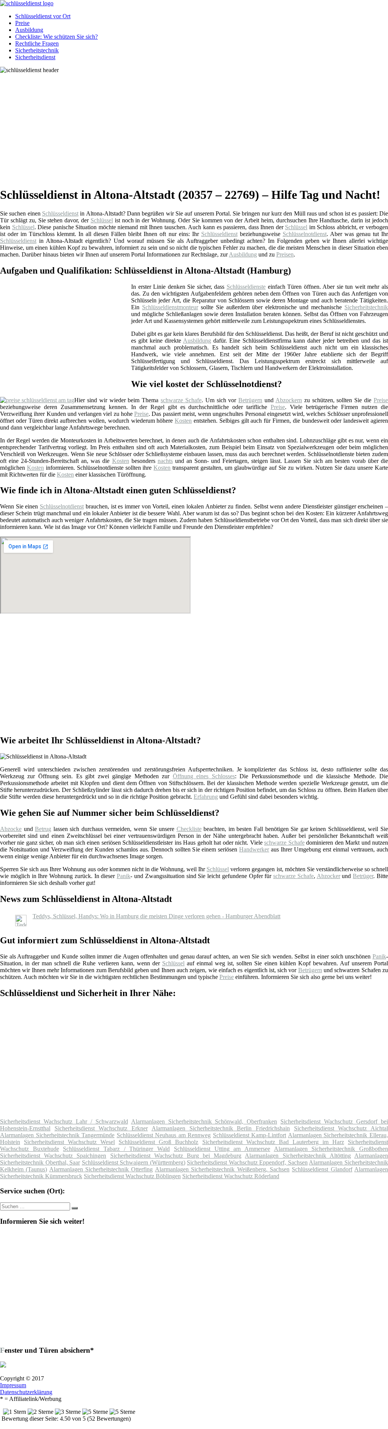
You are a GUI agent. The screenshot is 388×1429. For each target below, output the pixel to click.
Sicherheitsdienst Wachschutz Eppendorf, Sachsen (247, 1162)
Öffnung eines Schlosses (204, 776)
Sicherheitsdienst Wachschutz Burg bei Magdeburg (176, 1155)
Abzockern (288, 400)
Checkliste (189, 829)
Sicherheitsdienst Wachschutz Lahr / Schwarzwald (64, 1121)
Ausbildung (29, 30)
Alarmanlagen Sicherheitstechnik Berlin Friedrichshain (221, 1128)
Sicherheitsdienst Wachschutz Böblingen (132, 1176)
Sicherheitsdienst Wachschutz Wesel (69, 1142)
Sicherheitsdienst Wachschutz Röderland (230, 1176)
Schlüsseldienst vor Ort (42, 16)
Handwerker (254, 849)
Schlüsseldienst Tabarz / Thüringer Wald (116, 1149)
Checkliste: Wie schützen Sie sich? (56, 36)
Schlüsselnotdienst (305, 234)
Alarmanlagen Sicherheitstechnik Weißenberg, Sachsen (222, 1169)
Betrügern (250, 400)
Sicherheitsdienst (35, 57)
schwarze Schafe (181, 400)
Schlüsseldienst (60, 213)
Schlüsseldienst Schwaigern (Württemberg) (133, 1162)
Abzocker (328, 876)
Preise (22, 23)
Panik (123, 876)
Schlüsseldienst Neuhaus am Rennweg (164, 1135)
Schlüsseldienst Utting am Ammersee (222, 1149)
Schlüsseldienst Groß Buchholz (158, 1142)
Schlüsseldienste (246, 286)
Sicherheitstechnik (37, 50)
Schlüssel (102, 220)
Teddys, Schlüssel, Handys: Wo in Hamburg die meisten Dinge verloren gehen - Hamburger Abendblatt (156, 916)
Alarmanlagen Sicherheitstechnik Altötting (297, 1155)
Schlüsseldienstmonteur (170, 307)
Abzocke (11, 829)
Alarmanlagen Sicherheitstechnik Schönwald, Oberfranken (204, 1121)
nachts (165, 461)
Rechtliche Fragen (37, 43)
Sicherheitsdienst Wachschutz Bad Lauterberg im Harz (273, 1142)
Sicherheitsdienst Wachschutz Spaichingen (53, 1155)
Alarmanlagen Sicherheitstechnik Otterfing (101, 1169)
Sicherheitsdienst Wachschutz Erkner (101, 1128)
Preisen (285, 254)
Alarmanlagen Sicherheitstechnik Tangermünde (57, 1135)
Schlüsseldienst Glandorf (322, 1169)
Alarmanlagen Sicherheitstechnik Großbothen (331, 1149)
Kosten (183, 420)
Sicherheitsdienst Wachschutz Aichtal (341, 1128)
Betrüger (363, 876)
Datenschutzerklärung (26, 1392)
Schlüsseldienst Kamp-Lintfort (249, 1135)
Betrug (43, 829)
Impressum (13, 1385)
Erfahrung (206, 796)
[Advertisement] (197, 127)
